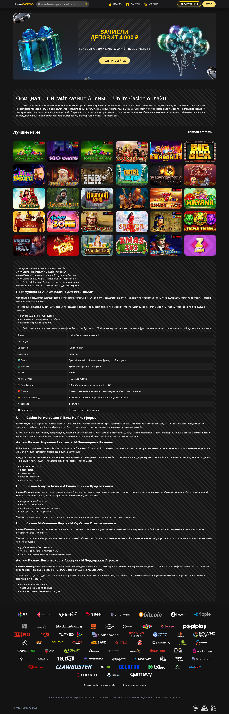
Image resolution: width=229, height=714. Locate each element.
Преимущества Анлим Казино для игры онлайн (40, 268)
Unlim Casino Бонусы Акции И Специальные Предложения (46, 278)
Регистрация (189, 4)
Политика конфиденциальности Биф (100, 685)
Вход (209, 4)
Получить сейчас (114, 60)
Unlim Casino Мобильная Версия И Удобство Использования (47, 282)
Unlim (23, 4)
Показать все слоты (200, 132)
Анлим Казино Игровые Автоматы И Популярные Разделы (46, 275)
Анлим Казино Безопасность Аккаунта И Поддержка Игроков (47, 285)
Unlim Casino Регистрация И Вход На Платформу (41, 271)
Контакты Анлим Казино (134, 685)
